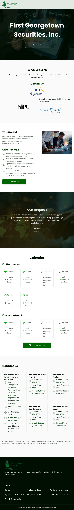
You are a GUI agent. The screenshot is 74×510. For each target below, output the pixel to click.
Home (7, 490)
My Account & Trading (14, 494)
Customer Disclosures (59, 494)
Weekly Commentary (14, 499)
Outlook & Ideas (34, 490)
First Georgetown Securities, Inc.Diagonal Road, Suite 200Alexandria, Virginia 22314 (14, 390)
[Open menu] (70, 4)
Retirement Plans (34, 494)
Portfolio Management (59, 490)
